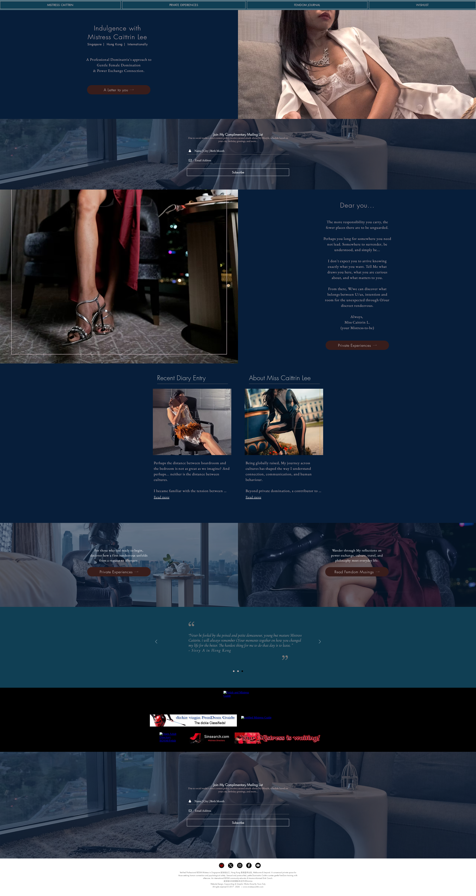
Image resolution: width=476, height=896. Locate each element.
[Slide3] (242, 671)
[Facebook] (249, 865)
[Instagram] (239, 865)
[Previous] (156, 642)
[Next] (320, 642)
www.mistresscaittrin (251, 886)
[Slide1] (233, 671)
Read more (161, 497)
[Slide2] (238, 671)
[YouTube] (258, 865)
